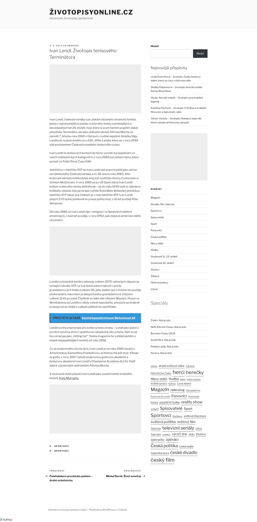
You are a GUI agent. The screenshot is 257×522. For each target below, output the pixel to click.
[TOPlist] (6, 519)
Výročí (154, 289)
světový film (186, 422)
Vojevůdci (156, 434)
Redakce (73, 45)
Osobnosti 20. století (162, 262)
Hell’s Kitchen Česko (161, 373)
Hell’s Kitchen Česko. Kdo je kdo (168, 326)
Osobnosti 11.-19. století (164, 256)
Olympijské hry (193, 390)
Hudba (154, 249)
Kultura (172, 383)
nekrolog (177, 390)
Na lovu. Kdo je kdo (161, 352)
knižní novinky (194, 379)
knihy (182, 379)
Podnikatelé (193, 396)
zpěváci (172, 439)
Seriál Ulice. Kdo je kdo (163, 339)
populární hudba (169, 402)
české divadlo (183, 452)
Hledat (155, 46)
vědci (191, 434)
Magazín (155, 197)
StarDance (177, 416)
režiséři (155, 409)
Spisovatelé (157, 217)
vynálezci (166, 434)
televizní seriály (178, 428)
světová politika (163, 422)
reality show (191, 402)
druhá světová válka (171, 366)
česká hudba (186, 446)
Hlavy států (157, 243)
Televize (156, 428)
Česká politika (158, 236)
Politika (154, 402)
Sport (154, 223)
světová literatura (195, 416)
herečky (195, 372)
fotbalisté (190, 366)
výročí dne (179, 434)
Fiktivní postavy (159, 282)
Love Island (184, 383)
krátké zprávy (159, 383)
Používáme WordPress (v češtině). (108, 509)
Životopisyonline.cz (91, 12)
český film (162, 460)
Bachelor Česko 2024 (163, 333)
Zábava (155, 276)
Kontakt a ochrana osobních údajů (67, 509)
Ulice (199, 428)
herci (179, 372)
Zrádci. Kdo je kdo (160, 320)
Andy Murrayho (69, 378)
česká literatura (160, 453)
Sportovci (61, 446)
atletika (154, 366)
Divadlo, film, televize (162, 204)
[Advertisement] (95, 88)
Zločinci (155, 269)
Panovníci (156, 230)
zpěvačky (158, 439)
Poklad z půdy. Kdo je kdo (165, 346)
